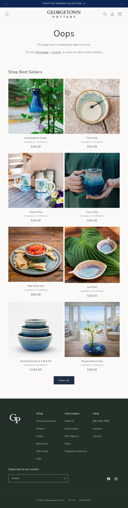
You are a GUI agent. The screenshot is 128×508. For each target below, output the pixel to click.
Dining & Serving (46, 421)
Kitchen (40, 428)
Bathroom (42, 443)
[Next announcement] (121, 3)
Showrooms (71, 428)
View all (64, 380)
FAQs (68, 443)
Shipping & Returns (76, 451)
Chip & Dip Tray (36, 286)
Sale (38, 458)
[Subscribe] (64, 478)
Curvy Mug (92, 212)
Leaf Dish (92, 287)
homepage (42, 52)
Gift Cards (42, 451)
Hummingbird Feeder (35, 138)
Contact (97, 436)
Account (97, 428)
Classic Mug (36, 212)
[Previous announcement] (6, 3)
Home (39, 436)
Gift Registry (72, 436)
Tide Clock (92, 138)
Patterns (69, 421)
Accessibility (85, 500)
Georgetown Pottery (54, 500)
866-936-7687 (101, 421)
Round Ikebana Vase (92, 361)
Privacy (71, 500)
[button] (7, 14)
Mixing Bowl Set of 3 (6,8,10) (35, 361)
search (56, 52)
